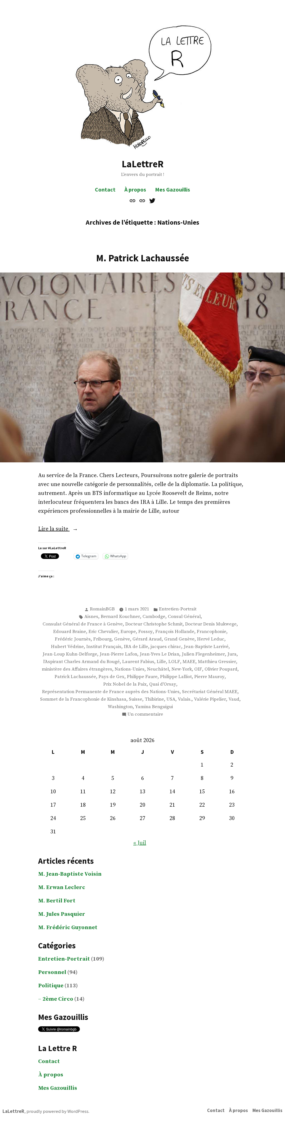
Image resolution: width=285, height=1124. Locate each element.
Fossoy (145, 632)
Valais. (184, 699)
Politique (50, 985)
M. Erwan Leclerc (61, 887)
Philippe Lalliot (176, 677)
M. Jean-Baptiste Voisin (70, 874)
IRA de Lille (136, 647)
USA (170, 699)
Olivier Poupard (221, 669)
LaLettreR (143, 164)
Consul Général (184, 617)
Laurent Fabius (138, 662)
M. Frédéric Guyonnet (67, 927)
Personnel (52, 972)
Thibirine (154, 699)
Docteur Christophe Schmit (154, 624)
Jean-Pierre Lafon (118, 654)
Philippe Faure (142, 677)
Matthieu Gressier (217, 662)
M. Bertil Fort (56, 900)
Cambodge (153, 617)
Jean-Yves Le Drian (159, 654)
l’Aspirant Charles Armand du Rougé (81, 662)
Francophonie (211, 632)
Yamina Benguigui (154, 707)
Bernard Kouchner (120, 617)
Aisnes (91, 617)
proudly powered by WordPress (57, 1111)
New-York (181, 669)
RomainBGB (102, 609)
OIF (198, 669)
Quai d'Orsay (162, 684)
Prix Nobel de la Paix (125, 684)
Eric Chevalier (103, 632)
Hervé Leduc (210, 639)
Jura (232, 654)
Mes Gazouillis (172, 189)
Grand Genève (179, 639)
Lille (161, 662)
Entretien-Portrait (177, 609)
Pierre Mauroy (209, 677)
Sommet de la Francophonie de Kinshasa (83, 699)
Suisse (135, 699)
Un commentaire (145, 714)
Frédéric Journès (73, 639)
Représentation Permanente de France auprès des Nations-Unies (111, 692)
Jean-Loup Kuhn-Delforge (70, 654)
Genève (122, 639)
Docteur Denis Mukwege (211, 624)
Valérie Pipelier (210, 699)
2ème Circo (58, 999)
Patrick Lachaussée (75, 677)
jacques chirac (166, 647)
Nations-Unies (129, 669)
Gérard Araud (147, 639)
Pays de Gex (111, 677)
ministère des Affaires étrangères (77, 669)
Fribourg (102, 639)
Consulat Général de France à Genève (83, 624)
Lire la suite (70, 529)
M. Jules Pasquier (61, 914)
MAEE (189, 662)
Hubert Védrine (67, 647)
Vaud (234, 699)
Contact (105, 189)
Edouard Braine (69, 632)
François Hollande (174, 632)
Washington (120, 707)
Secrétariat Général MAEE (209, 692)
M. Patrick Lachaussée (142, 258)
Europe (128, 632)
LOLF (174, 662)
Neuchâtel (158, 669)
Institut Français (103, 647)
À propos (135, 189)
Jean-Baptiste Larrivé (206, 647)
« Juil (139, 843)
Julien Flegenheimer (203, 654)
